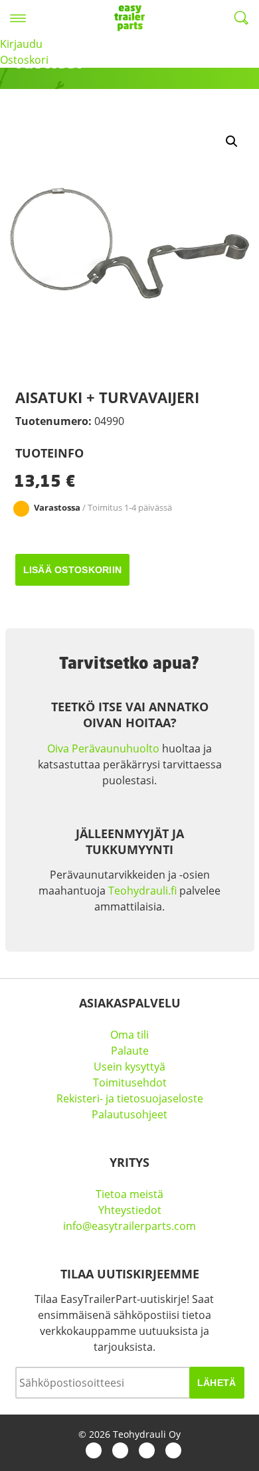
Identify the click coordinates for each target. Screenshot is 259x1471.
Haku (241, 18)
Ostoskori (24, 59)
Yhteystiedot (129, 1210)
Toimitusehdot (130, 1082)
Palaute (130, 1050)
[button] (232, 141)
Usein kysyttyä (129, 1066)
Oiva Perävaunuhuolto (103, 748)
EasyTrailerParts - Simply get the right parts (129, 18)
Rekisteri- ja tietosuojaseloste (129, 1098)
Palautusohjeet (129, 1114)
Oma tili (129, 1034)
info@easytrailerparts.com (129, 1226)
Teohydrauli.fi (142, 890)
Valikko (18, 18)
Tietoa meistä (129, 1194)
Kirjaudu (21, 44)
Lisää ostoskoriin (72, 569)
